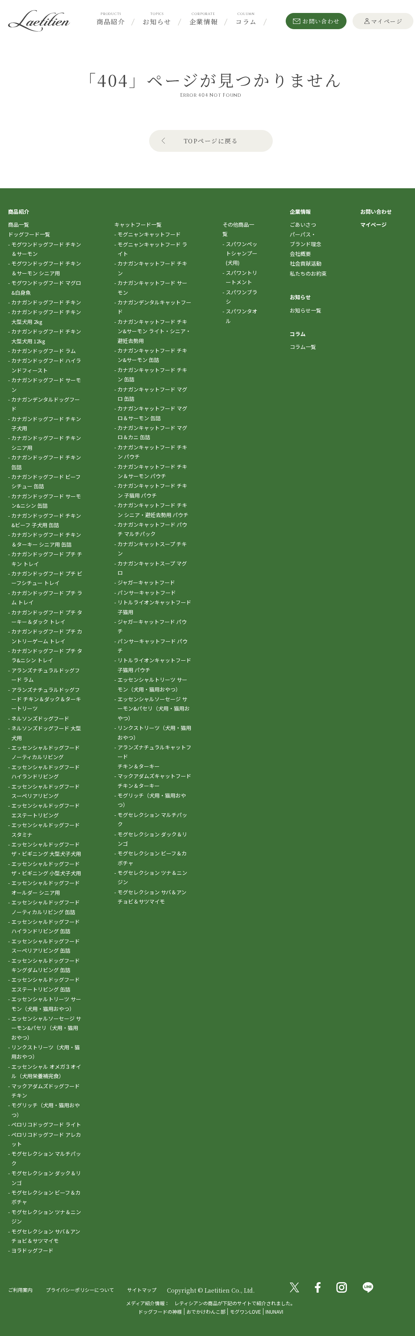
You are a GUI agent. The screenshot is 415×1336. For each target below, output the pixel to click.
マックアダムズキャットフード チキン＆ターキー (154, 780)
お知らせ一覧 (305, 310)
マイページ (386, 21)
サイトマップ (141, 1289)
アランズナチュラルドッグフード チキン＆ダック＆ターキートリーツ (46, 699)
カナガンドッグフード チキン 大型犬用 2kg (46, 316)
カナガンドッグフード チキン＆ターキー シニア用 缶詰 (46, 539)
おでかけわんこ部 (205, 1311)
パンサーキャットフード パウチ (153, 645)
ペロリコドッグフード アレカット (46, 1139)
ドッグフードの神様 (160, 1311)
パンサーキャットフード (147, 592)
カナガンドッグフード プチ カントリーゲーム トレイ (46, 636)
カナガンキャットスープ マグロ (152, 568)
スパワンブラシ (241, 296)
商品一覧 (18, 224)
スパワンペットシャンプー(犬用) (241, 253)
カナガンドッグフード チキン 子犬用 (46, 423)
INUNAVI (274, 1311)
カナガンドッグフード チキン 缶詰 (46, 461)
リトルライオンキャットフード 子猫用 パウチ (154, 664)
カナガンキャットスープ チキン (152, 548)
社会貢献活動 (305, 263)
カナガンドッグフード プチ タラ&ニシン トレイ (46, 655)
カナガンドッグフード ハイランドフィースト (46, 365)
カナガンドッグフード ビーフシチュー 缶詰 (46, 481)
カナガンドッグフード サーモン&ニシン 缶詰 (46, 500)
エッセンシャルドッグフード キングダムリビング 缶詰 (45, 965)
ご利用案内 (20, 1289)
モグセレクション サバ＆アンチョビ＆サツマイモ (45, 1236)
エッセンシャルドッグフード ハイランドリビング (45, 771)
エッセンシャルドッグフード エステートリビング (45, 810)
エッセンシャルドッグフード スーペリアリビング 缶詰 (45, 945)
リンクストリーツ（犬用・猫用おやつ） (45, 1051)
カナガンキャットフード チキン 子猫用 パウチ (152, 490)
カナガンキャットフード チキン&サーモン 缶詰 (152, 355)
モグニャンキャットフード (149, 234)
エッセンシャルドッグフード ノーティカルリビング (45, 752)
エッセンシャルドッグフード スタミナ (45, 829)
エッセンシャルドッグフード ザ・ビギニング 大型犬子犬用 (46, 848)
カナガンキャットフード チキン (152, 268)
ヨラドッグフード (32, 1250)
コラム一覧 (303, 347)
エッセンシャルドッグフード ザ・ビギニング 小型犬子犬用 (46, 868)
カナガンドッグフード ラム (43, 351)
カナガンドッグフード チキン (46, 302)
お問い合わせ (321, 21)
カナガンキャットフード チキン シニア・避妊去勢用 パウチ (153, 509)
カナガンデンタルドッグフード (45, 404)
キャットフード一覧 (138, 224)
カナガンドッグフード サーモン (46, 384)
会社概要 (300, 253)
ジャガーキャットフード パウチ (152, 626)
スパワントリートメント (241, 277)
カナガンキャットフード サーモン (152, 287)
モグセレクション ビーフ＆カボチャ (46, 1197)
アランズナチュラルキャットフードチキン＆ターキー (154, 756)
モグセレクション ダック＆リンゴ (46, 1177)
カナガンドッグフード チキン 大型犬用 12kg (46, 336)
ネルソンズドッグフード (40, 718)
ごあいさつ (303, 224)
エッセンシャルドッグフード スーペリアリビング (45, 791)
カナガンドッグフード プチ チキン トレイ (46, 558)
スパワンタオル (241, 315)
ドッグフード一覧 (29, 234)
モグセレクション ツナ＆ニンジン (46, 1216)
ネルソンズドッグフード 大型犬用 (46, 732)
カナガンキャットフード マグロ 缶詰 (152, 393)
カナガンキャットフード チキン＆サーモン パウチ (152, 471)
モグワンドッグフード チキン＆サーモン (46, 248)
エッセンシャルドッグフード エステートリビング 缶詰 (45, 984)
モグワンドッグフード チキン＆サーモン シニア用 (46, 268)
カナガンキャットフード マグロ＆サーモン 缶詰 (152, 412)
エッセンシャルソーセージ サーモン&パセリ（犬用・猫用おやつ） (46, 1028)
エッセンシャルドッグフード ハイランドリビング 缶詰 (45, 926)
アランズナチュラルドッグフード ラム (45, 674)
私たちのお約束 (308, 273)
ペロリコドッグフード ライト (46, 1124)
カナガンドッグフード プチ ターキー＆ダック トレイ (46, 616)
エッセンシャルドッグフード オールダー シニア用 (45, 887)
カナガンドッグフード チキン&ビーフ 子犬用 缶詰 (46, 520)
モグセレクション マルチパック (46, 1158)
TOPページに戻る (211, 140)
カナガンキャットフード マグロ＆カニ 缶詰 (152, 432)
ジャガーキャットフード (146, 582)
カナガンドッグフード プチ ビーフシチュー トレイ (46, 578)
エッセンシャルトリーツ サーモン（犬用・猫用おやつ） (46, 1003)
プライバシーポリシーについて (80, 1289)
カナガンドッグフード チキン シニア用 (46, 442)
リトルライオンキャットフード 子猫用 (154, 606)
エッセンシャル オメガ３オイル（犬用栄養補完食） (46, 1071)
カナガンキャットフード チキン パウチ (152, 451)
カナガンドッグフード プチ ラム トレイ (46, 597)
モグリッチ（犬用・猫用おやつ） (45, 1109)
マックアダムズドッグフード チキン (45, 1090)
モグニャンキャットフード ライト (152, 248)
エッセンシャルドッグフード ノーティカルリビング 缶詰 (45, 906)
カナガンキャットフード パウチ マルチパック (152, 529)
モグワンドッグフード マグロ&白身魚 (46, 287)
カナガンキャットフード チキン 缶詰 (152, 374)
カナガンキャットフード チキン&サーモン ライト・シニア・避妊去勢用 (154, 331)
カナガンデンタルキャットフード (154, 306)
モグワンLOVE (245, 1311)
